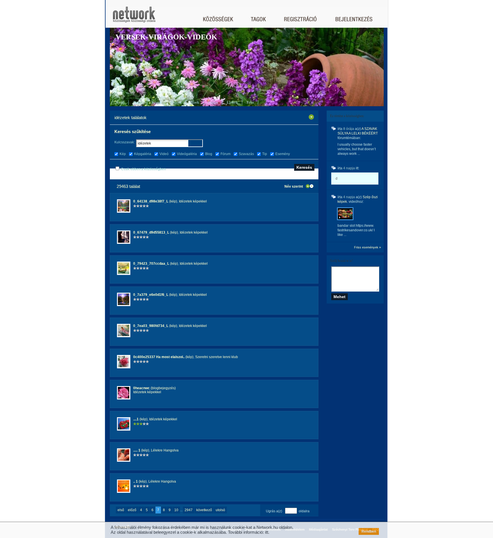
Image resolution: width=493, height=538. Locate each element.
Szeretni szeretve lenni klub (216, 357)
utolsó (220, 510)
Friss (250, 102)
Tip (264, 154)
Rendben (368, 531)
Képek (157, 102)
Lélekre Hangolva (165, 450)
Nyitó (120, 102)
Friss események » (367, 247)
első (121, 510)
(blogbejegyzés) (154, 388)
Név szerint (293, 186)
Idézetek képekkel (193, 201)
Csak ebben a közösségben (143, 169)
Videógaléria (187, 154)
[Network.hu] (134, 17)
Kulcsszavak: (124, 142)
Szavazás (246, 154)
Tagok (138, 102)
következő (204, 510)
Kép (123, 154)
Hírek (195, 102)
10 (176, 510)
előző (132, 510)
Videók (176, 102)
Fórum (213, 102)
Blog (208, 154)
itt (266, 532)
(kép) (155, 201)
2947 (189, 510)
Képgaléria (142, 154)
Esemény (282, 154)
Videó (164, 154)
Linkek (232, 102)
